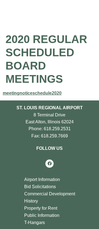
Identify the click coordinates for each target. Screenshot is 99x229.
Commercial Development (49, 193)
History (31, 201)
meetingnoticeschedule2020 (32, 93)
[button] (68, 14)
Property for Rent (40, 208)
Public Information (41, 215)
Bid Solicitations (40, 186)
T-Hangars (34, 222)
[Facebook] (49, 163)
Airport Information (42, 179)
